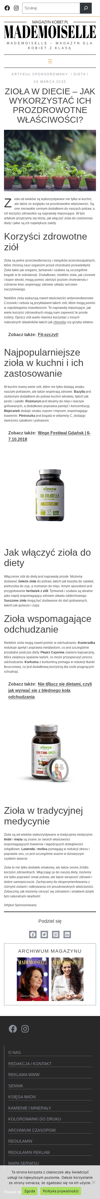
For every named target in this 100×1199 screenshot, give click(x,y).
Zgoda (29, 1191)
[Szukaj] (86, 8)
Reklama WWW (23, 1074)
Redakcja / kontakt (29, 1063)
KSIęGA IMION (22, 1097)
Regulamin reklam (29, 1152)
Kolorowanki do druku (34, 1119)
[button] (33, 934)
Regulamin (20, 1141)
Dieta (80, 74)
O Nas (14, 1052)
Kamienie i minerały (29, 1108)
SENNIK (15, 1086)
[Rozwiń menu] (50, 61)
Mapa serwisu (23, 1163)
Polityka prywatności (60, 1191)
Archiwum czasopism (32, 1130)
